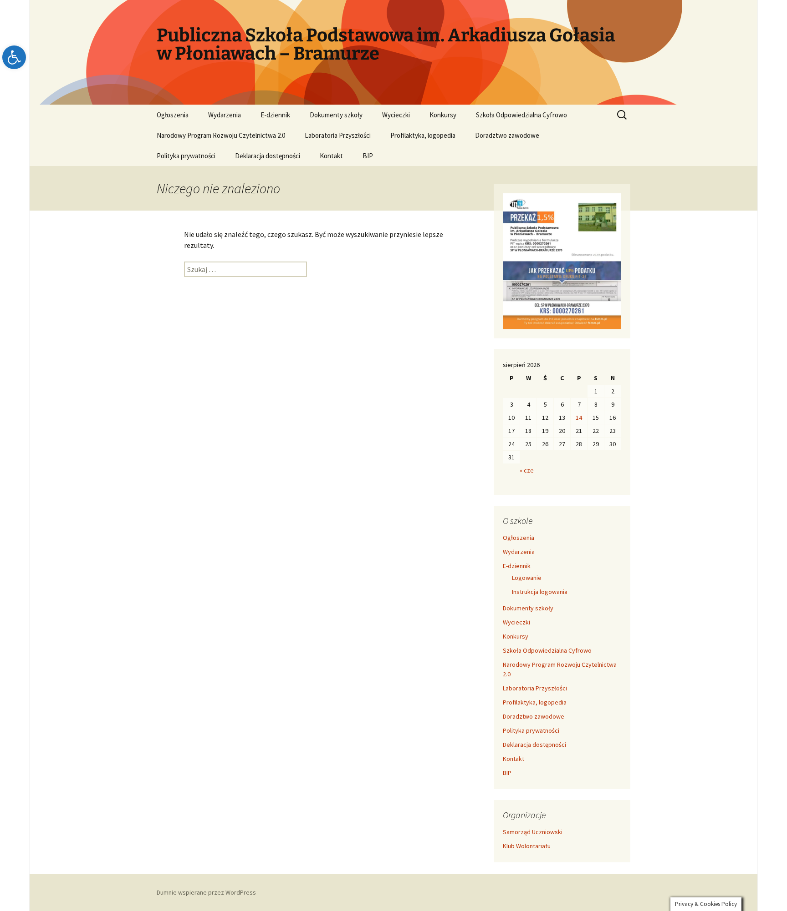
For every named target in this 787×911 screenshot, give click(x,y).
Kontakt (331, 155)
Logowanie (527, 578)
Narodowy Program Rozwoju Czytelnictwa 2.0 (221, 135)
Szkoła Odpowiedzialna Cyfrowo (521, 115)
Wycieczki (396, 115)
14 (579, 417)
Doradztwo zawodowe (507, 135)
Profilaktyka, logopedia (422, 135)
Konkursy (442, 115)
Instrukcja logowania (539, 592)
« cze (527, 470)
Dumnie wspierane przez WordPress (206, 892)
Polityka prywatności (186, 155)
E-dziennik (275, 115)
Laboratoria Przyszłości (338, 135)
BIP (368, 155)
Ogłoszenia (173, 115)
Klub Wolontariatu (527, 846)
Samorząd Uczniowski (532, 832)
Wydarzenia (224, 115)
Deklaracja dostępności (267, 155)
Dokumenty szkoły (336, 115)
